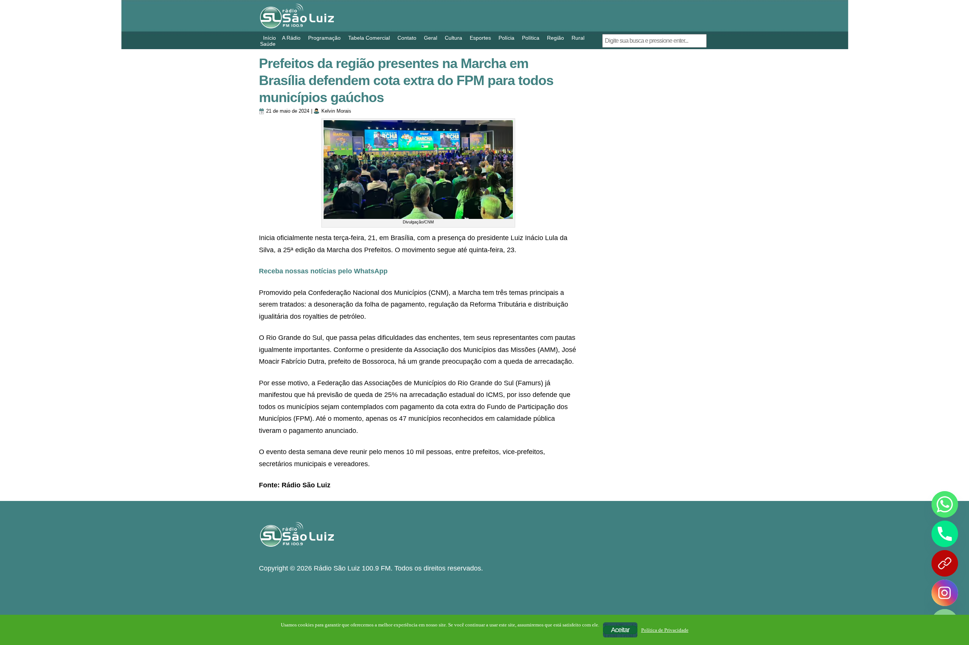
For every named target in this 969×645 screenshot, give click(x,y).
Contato (406, 38)
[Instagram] (945, 593)
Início (269, 38)
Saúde (268, 44)
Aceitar (620, 630)
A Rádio (291, 38)
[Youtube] (945, 563)
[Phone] (945, 534)
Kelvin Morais (336, 111)
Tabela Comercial (369, 38)
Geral (430, 38)
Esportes (480, 38)
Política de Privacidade (665, 630)
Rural (578, 38)
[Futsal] (643, 177)
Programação (324, 38)
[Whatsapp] (945, 504)
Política (530, 38)
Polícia (506, 38)
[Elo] (643, 340)
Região (555, 38)
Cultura (453, 38)
